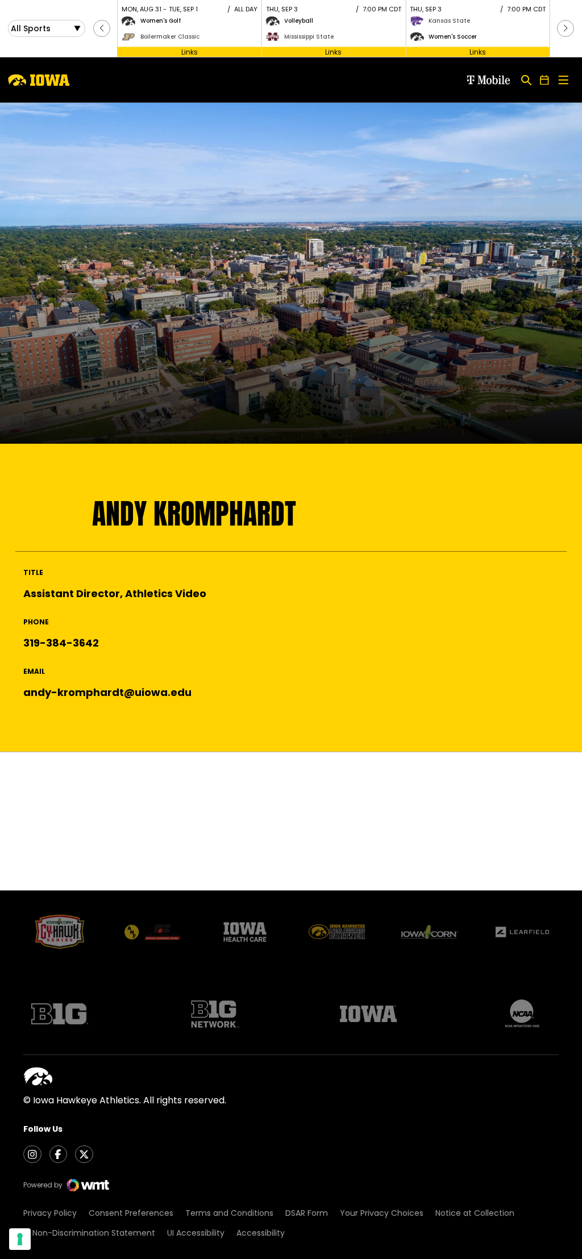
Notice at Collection (474, 1213)
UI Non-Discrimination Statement (89, 1233)
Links (189, 51)
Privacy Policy (50, 1213)
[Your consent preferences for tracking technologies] (20, 1239)
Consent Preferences (131, 1213)
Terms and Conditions (229, 1213)
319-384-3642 (61, 643)
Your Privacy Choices (381, 1213)
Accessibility (260, 1233)
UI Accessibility (196, 1233)
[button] (101, 28)
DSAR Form (306, 1213)
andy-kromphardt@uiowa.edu (107, 692)
